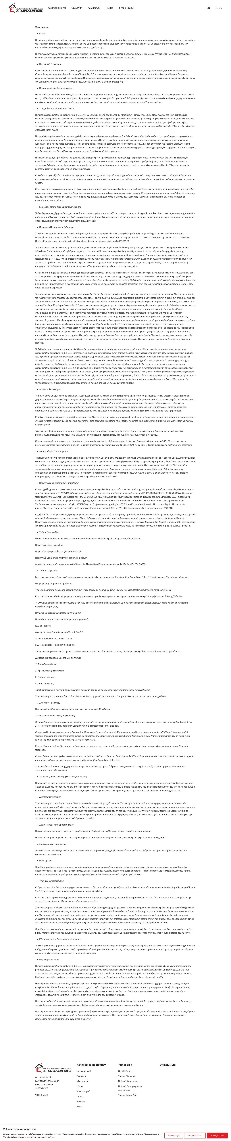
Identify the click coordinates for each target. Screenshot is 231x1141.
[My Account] (216, 8)
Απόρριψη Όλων (195, 1135)
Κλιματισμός (94, 8)
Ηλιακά (109, 8)
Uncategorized (84, 1071)
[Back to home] (26, 8)
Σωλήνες (81, 1101)
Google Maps (41, 1095)
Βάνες (79, 1107)
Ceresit (80, 1096)
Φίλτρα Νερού (126, 8)
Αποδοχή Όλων (217, 1135)
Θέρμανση (76, 8)
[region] (115, 1133)
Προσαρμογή (173, 1135)
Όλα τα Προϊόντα (57, 8)
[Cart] (220, 8)
